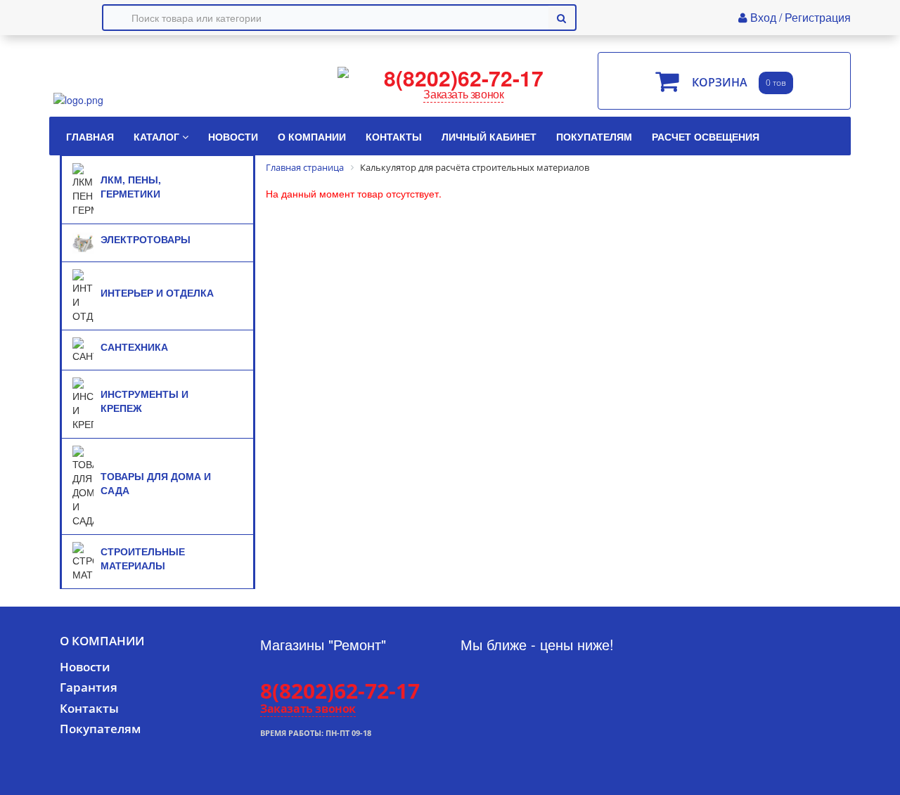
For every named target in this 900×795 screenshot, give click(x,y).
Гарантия (88, 687)
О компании (102, 641)
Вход (764, 17)
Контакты (89, 708)
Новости (85, 667)
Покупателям (100, 728)
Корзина (719, 83)
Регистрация (818, 17)
